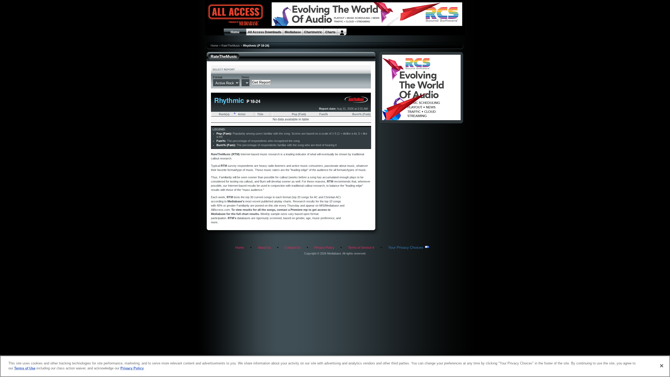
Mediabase (293, 32)
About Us (264, 248)
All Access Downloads (264, 32)
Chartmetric (313, 32)
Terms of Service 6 (361, 248)
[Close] (661, 366)
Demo (245, 77)
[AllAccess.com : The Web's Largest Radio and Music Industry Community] (223, 15)
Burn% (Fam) (361, 114)
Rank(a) (224, 114)
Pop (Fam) (299, 114)
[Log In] (342, 32)
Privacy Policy (324, 248)
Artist (241, 114)
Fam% (323, 114)
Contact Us (292, 248)
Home (235, 32)
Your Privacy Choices (405, 247)
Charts (330, 32)
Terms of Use (24, 368)
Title (260, 114)
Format (217, 77)
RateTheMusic (230, 45)
